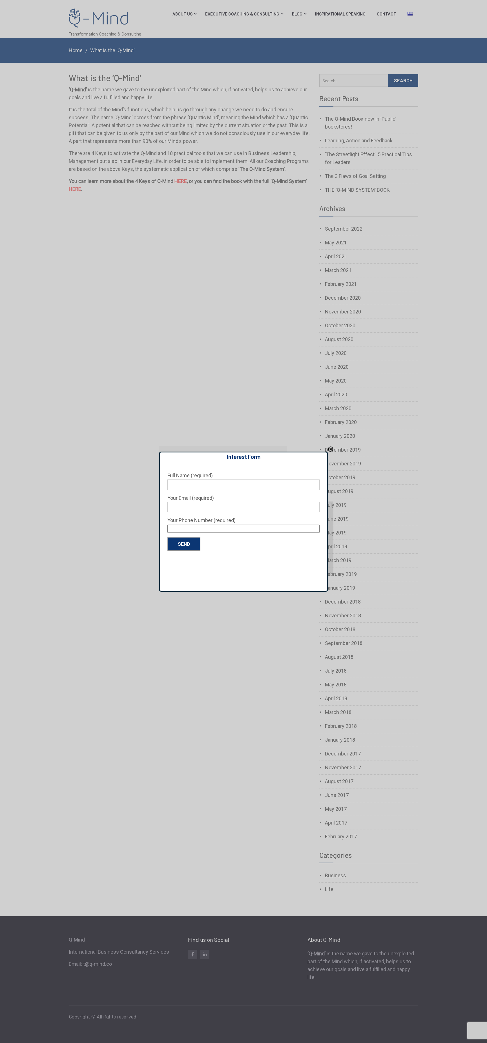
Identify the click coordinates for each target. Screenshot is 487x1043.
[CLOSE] (330, 449)
